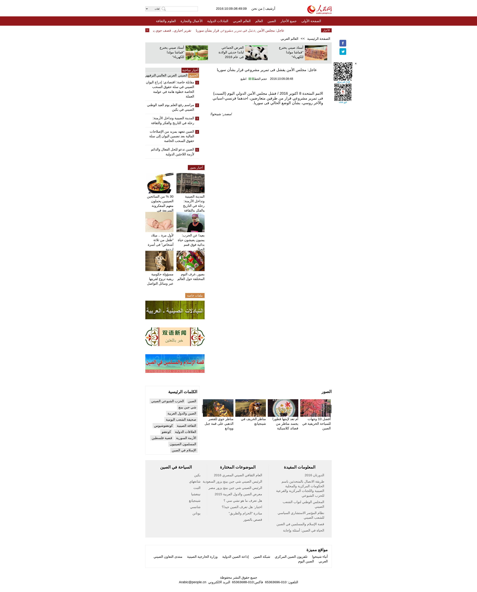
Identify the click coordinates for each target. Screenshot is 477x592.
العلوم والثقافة (166, 21)
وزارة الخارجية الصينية (202, 557)
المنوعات (252, 30)
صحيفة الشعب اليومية (181, 419)
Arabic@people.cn (192, 582)
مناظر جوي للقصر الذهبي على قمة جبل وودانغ (219, 423)
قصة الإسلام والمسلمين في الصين (300, 524)
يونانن (196, 513)
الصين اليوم (306, 561)
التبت (196, 488)
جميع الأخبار (289, 21)
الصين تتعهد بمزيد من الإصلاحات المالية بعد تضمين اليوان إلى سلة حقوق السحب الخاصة (171, 136)
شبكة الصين (261, 557)
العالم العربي (242, 21)
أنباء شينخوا (320, 557)
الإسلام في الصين (184, 450)
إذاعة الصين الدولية (235, 557)
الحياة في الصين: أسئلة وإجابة (303, 530)
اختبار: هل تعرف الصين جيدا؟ (242, 507)
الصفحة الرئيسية (318, 39)
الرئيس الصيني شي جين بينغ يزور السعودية (232, 481)
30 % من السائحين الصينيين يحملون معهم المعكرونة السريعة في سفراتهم (160, 206)
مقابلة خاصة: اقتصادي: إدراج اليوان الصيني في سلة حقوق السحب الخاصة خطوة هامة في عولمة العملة (170, 89)
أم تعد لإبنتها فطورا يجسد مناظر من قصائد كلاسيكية (285, 423)
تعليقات (235, 30)
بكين (197, 475)
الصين (272, 21)
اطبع (243, 78)
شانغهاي (194, 481)
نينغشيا (195, 494)
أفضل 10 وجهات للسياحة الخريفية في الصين (316, 423)
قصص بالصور (252, 519)
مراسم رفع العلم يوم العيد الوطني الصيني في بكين (170, 107)
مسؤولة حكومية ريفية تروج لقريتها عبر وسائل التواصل (160, 278)
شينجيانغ (194, 501)
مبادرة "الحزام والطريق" (245, 513)
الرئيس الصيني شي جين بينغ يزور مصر (235, 488)
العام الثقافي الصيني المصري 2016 (238, 475)
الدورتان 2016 (314, 475)
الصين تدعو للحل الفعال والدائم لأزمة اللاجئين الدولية (172, 152)
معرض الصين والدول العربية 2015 (238, 494)
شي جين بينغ (187, 407)
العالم (259, 21)
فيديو (222, 30)
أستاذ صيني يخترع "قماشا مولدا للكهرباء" (291, 52)
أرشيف (269, 8)
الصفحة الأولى (311, 21)
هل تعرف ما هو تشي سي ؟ (243, 501)
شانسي (195, 507)
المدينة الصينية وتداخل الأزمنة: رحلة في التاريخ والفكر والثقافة (172, 120)
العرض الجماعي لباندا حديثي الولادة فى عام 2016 (231, 52)
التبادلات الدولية (217, 21)
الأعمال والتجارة (192, 21)
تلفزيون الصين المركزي (291, 557)
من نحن (257, 8)
